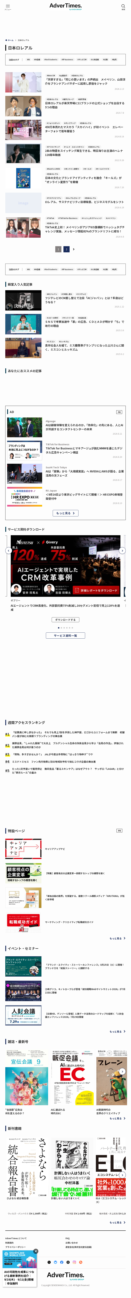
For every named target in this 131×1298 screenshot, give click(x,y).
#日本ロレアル (77, 75)
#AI (28, 59)
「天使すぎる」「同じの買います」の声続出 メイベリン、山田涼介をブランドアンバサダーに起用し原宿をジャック (85, 81)
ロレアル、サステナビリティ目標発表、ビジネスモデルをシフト (84, 202)
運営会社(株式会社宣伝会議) (79, 1246)
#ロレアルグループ (73, 198)
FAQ (68, 1238)
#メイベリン (111, 218)
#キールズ (87, 169)
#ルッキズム (64, 341)
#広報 (105, 59)
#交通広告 (82, 317)
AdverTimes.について (16, 1238)
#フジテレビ (81, 294)
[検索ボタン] (123, 7)
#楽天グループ (68, 99)
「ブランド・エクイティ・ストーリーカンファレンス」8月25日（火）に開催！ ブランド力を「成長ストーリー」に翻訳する (86, 966)
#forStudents (50, 59)
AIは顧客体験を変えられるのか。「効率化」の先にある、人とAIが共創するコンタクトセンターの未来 (84, 427)
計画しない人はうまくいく (65, 1198)
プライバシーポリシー (15, 1246)
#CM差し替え (66, 294)
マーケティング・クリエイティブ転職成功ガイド (69, 922)
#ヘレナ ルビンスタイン (74, 147)
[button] (8, 550)
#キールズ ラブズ (102, 169)
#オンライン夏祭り (71, 169)
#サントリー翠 (68, 317)
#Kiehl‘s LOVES (53, 169)
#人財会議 (95, 59)
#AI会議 (37, 59)
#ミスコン (51, 341)
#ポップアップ (70, 123)
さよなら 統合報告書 (18, 1198)
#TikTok (50, 218)
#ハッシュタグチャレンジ (92, 218)
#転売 (114, 59)
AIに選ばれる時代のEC (58, 1111)
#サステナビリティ (54, 198)
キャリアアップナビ (55, 848)
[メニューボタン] (8, 7)
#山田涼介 (63, 75)
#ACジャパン (52, 294)
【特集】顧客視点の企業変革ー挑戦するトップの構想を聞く (75, 873)
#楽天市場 (82, 99)
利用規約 (9, 1242)
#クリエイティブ (53, 147)
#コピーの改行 (52, 317)
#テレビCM (81, 59)
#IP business (67, 59)
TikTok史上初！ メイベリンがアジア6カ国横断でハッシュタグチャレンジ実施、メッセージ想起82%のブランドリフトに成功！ (85, 229)
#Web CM (51, 75)
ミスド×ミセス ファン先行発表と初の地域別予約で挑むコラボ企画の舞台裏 (54, 761)
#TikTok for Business (67, 218)
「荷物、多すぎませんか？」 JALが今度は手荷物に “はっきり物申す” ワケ (52, 754)
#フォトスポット (53, 123)
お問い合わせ (72, 1242)
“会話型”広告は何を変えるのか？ (14, 1111)
